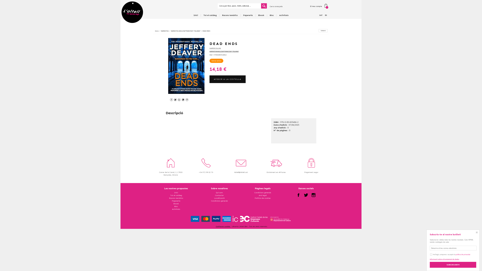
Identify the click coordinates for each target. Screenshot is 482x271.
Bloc (272, 15)
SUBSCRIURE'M (453, 265)
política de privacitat (463, 254)
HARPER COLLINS (215, 48)
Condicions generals (219, 201)
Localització (219, 198)
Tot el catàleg (210, 15)
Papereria (248, 15)
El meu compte (316, 6)
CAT (320, 15)
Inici (196, 15)
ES (326, 15)
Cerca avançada (276, 6)
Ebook (261, 15)
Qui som (219, 193)
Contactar (219, 195)
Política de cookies (263, 198)
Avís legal (263, 195)
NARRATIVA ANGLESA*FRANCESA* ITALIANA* (224, 51)
